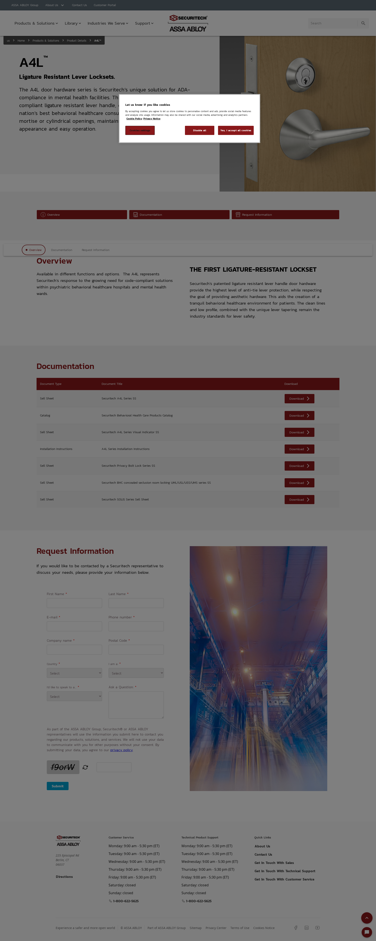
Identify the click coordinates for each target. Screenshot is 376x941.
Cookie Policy (134, 118)
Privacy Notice (151, 118)
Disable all (199, 130)
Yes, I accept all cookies (235, 130)
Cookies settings (140, 130)
